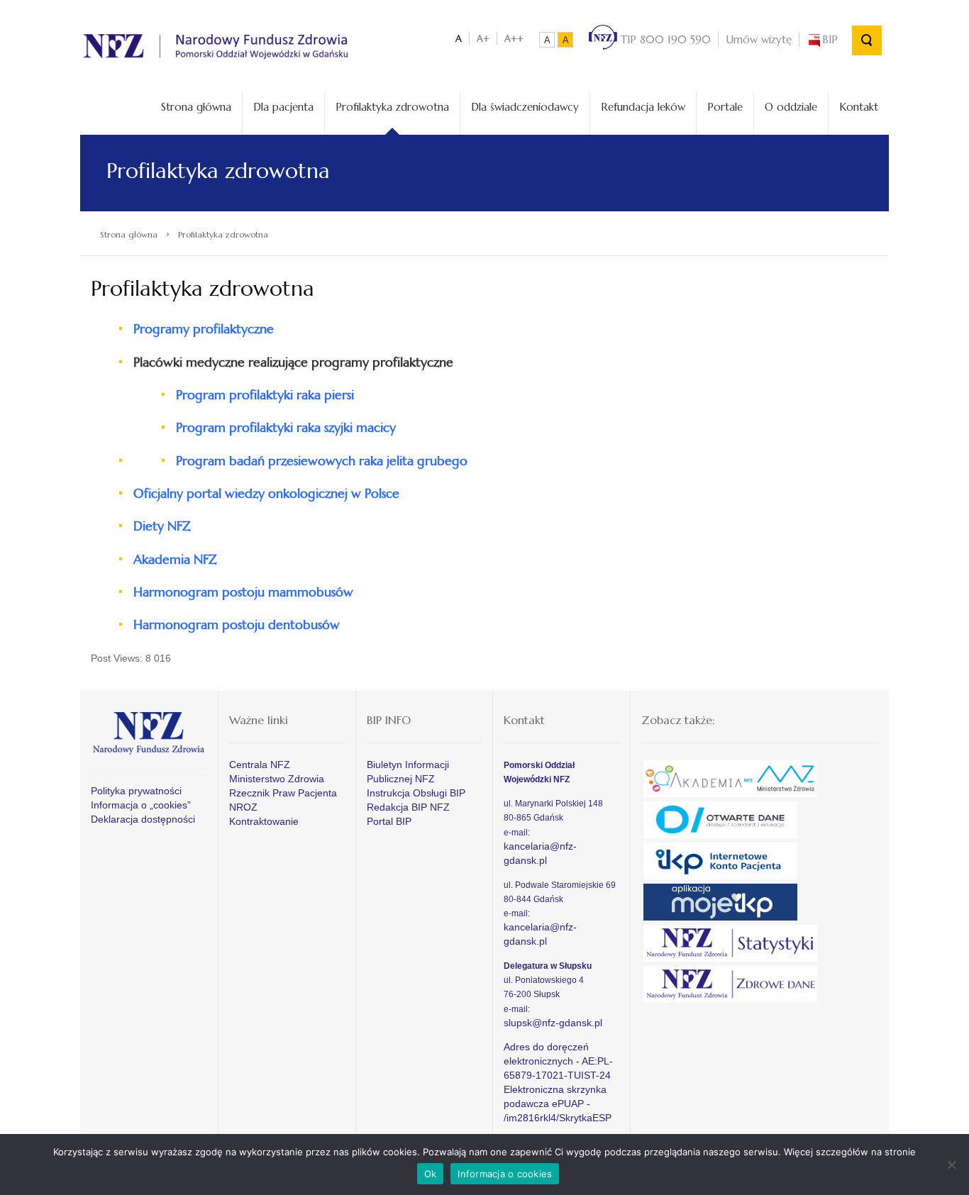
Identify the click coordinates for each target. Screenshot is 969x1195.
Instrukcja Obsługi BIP (416, 793)
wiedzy (266, 493)
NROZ (243, 807)
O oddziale (791, 106)
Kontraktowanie (264, 821)
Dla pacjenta (283, 106)
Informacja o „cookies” (141, 805)
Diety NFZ (162, 526)
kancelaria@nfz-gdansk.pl (540, 853)
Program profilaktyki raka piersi (265, 395)
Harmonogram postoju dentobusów (236, 624)
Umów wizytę (759, 39)
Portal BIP (389, 821)
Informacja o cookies (505, 1173)
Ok (430, 1173)
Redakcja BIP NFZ (408, 807)
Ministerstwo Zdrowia (276, 778)
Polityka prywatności (136, 790)
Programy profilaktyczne (203, 329)
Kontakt (858, 106)
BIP (830, 39)
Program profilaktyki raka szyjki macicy (286, 427)
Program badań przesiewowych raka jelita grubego (321, 460)
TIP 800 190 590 (664, 39)
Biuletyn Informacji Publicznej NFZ (408, 771)
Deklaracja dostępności (143, 819)
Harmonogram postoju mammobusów (243, 592)
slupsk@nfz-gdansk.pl (553, 1022)
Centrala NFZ (259, 764)
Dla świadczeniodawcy (525, 106)
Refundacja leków (643, 106)
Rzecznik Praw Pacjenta (283, 793)
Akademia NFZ (175, 559)
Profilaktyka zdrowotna (392, 106)
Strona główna (196, 106)
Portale (725, 106)
